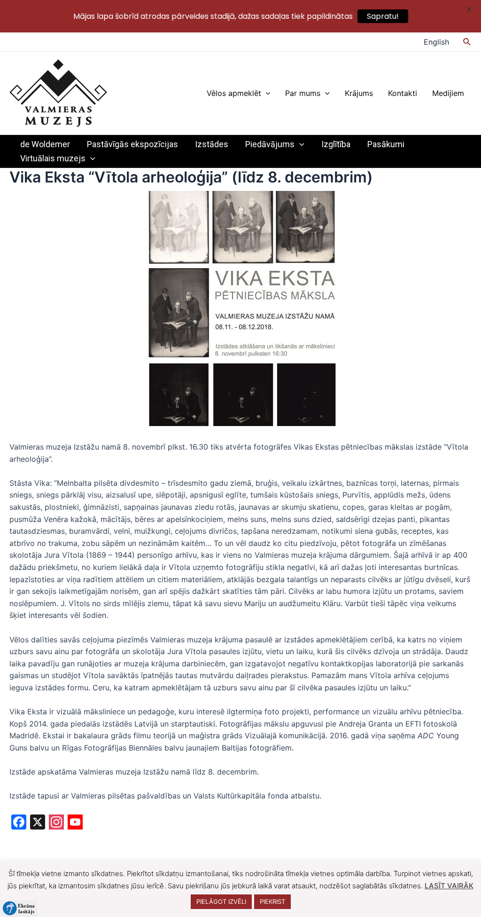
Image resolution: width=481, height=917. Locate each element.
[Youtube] (75, 823)
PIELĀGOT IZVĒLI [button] (221, 901)
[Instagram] (56, 823)
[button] (19, 908)
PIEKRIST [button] (272, 901)
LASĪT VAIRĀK (449, 885)
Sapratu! (383, 16)
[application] (266, 93)
